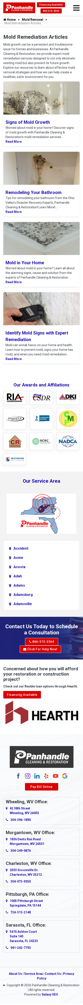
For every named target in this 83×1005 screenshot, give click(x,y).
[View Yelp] (46, 776)
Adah (18, 576)
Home (11, 19)
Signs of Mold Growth (28, 122)
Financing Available (51, 5)
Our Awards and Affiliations (41, 385)
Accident (21, 548)
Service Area (33, 973)
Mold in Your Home (25, 262)
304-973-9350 (20, 881)
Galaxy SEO (50, 994)
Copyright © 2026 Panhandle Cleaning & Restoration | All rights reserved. (43, 987)
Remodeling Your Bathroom (34, 192)
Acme (18, 558)
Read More (14, 141)
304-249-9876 (20, 850)
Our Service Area (41, 481)
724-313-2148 (20, 912)
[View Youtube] (55, 776)
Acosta (19, 567)
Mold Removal (32, 19)
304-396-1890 (20, 820)
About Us (15, 973)
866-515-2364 (51, 11)
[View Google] (65, 776)
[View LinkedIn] (37, 776)
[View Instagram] (27, 776)
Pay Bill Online (41, 787)
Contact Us (53, 973)
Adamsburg (23, 595)
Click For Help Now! (42, 649)
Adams (19, 585)
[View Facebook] (18, 776)
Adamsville (23, 604)
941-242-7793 (20, 948)
